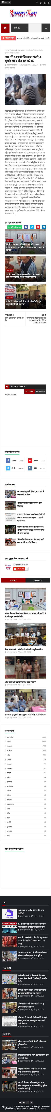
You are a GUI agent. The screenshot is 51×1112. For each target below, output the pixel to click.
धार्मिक (8, 777)
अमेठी (8, 755)
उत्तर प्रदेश (9, 241)
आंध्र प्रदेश (10, 804)
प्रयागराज (9, 768)
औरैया (8, 813)
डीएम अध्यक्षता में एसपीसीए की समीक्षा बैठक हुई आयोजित (24, 649)
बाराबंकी (9, 822)
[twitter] (40, 3)
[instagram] (48, 3)
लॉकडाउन (9, 764)
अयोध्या (9, 791)
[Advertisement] (25, 355)
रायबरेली (9, 759)
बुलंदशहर (9, 827)
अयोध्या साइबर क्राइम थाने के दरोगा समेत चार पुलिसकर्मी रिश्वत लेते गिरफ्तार (24, 276)
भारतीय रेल (10, 786)
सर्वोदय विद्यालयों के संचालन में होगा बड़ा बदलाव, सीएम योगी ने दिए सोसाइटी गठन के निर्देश (25, 247)
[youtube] (44, 3)
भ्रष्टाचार (9, 831)
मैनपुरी (8, 836)
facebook (40, 391)
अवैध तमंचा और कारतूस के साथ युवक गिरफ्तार (20, 682)
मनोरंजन (9, 800)
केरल (8, 818)
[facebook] (37, 3)
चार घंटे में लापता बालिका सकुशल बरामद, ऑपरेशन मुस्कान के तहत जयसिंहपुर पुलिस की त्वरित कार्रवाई (30, 530)
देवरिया (8, 795)
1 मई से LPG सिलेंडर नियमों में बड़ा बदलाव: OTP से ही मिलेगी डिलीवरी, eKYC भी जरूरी (33, 940)
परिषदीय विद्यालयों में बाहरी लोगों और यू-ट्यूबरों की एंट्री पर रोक (23, 303)
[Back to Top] (31, 1102)
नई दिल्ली (9, 751)
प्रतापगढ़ (9, 782)
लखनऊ (12, 68)
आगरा (8, 809)
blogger (29, 391)
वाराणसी (9, 773)
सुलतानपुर (9, 746)
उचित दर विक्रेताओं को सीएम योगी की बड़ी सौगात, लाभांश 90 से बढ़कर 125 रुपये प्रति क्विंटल (31, 517)
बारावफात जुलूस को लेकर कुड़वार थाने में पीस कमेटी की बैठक (25, 714)
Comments (38, 580)
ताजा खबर (13, 580)
